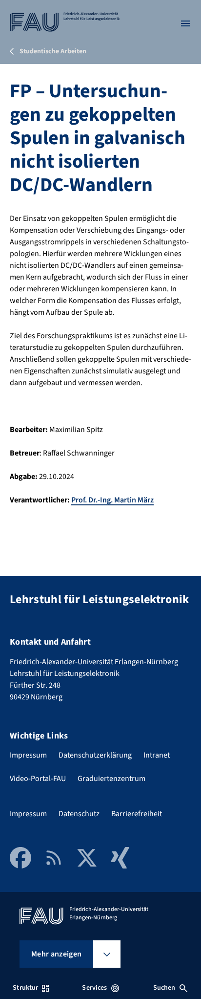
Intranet (156, 755)
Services (94, 988)
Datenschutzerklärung (95, 755)
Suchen (164, 988)
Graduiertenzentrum (111, 778)
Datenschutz (79, 813)
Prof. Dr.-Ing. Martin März (112, 500)
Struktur (25, 988)
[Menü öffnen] (185, 23)
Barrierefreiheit (136, 813)
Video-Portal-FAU (38, 778)
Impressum (28, 755)
